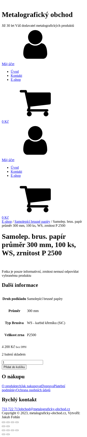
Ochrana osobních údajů (33, 390)
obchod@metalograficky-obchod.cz (45, 409)
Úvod (15, 71)
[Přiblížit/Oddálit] (17, 422)
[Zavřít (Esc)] (3, 422)
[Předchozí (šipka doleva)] (3, 426)
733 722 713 (11, 409)
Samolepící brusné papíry (32, 221)
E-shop (16, 79)
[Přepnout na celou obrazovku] (12, 422)
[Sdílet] (8, 422)
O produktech (11, 386)
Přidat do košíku (14, 367)
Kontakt (16, 75)
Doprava (47, 386)
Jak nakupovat (31, 386)
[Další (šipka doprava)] (8, 426)
